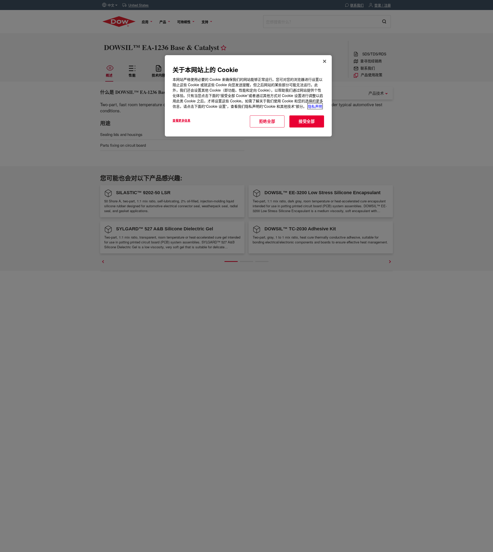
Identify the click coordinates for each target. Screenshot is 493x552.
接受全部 (307, 121)
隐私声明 (315, 106)
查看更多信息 (181, 120)
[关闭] (324, 61)
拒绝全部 (267, 121)
